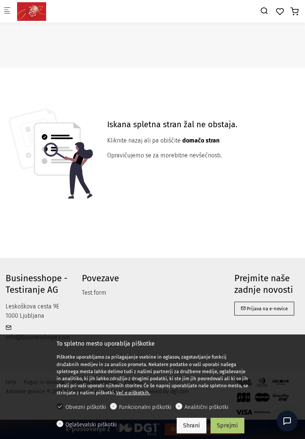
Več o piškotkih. (133, 392)
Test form (94, 292)
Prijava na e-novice (266, 308)
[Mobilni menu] (7, 11)
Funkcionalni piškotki (145, 407)
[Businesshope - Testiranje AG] (47, 11)
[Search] (264, 11)
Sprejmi (227, 425)
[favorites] (280, 11)
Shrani (191, 425)
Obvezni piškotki (85, 407)
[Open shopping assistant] (287, 421)
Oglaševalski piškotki (91, 424)
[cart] (294, 11)
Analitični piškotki (206, 407)
